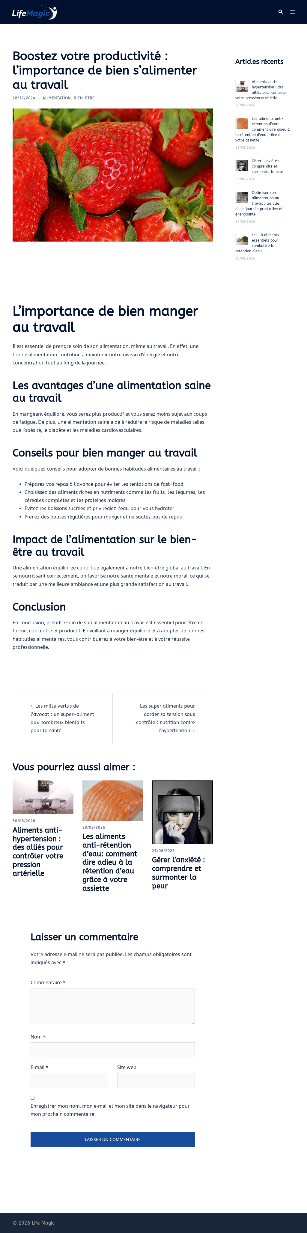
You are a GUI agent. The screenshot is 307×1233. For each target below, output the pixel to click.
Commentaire (48, 982)
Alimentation (57, 98)
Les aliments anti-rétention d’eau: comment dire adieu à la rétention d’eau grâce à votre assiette (109, 862)
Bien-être (84, 98)
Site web (126, 1067)
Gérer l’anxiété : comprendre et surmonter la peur (178, 873)
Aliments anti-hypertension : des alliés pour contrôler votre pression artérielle (38, 852)
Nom (38, 1036)
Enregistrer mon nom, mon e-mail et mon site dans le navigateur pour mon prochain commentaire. (110, 1110)
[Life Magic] (34, 11)
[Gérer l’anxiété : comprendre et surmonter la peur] (182, 812)
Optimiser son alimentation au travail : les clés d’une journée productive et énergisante (259, 203)
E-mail (39, 1067)
